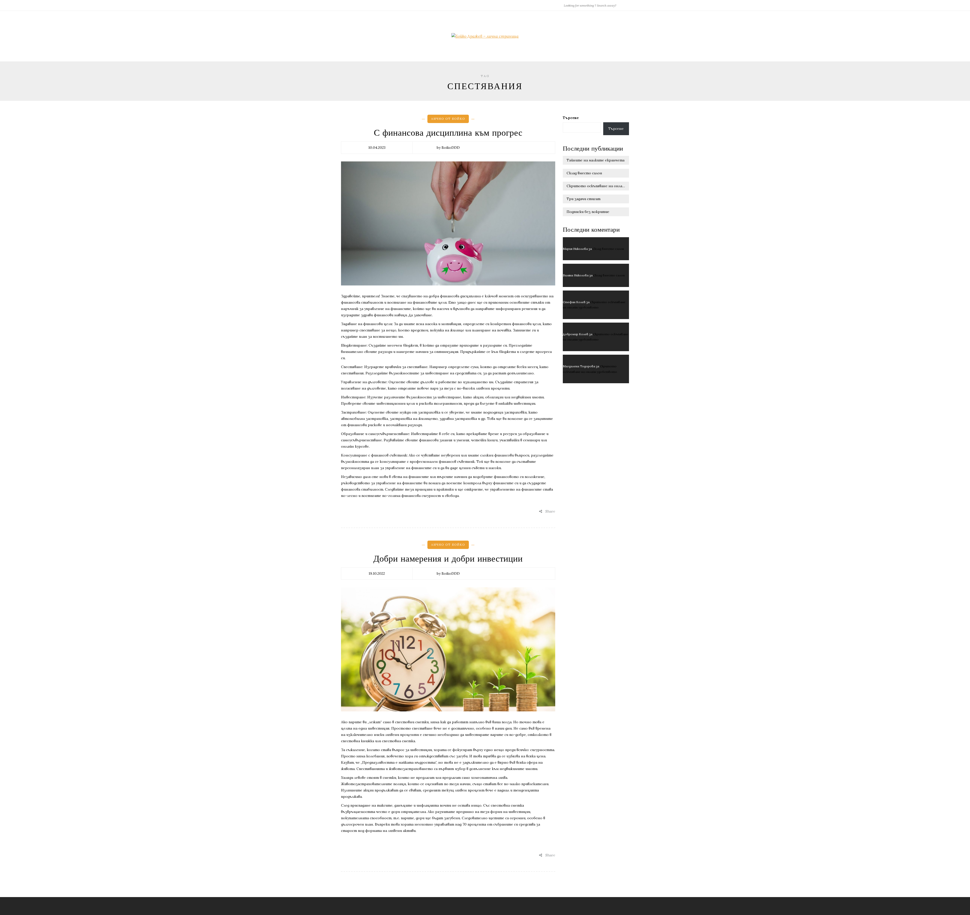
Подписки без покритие (588, 211)
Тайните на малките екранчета (595, 160)
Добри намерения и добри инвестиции (448, 558)
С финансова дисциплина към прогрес (448, 132)
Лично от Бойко (448, 119)
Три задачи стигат (583, 199)
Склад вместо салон (584, 173)
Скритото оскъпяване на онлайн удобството (598, 186)
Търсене (571, 117)
